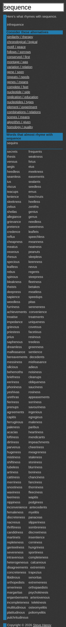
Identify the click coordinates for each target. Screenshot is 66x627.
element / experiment (22, 107)
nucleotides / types (20, 102)
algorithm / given (19, 122)
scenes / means (18, 117)
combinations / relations (24, 112)
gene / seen (15, 72)
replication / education (22, 97)
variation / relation (19, 67)
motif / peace (16, 47)
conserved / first (18, 57)
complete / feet (17, 87)
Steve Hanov (42, 625)
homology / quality (20, 127)
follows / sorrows (19, 52)
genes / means (17, 82)
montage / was (17, 62)
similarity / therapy (20, 37)
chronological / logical (22, 42)
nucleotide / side (18, 92)
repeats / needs (18, 77)
